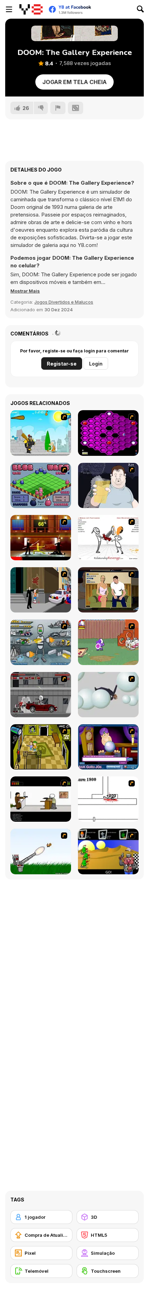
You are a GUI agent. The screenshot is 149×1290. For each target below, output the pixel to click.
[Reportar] (57, 108)
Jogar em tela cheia (74, 82)
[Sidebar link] (9, 9)
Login (96, 364)
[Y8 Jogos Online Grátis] (31, 9)
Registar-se (62, 364)
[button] (25, 291)
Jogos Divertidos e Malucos (63, 302)
